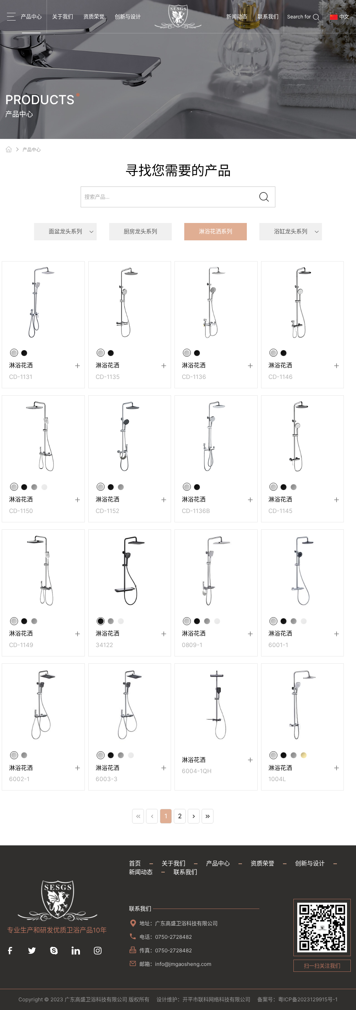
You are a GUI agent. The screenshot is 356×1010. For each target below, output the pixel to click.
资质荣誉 (93, 16)
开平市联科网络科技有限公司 (216, 999)
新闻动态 (236, 16)
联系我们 (268, 16)
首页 (135, 863)
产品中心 (31, 16)
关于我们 (62, 16)
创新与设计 (128, 16)
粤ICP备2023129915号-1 (308, 999)
